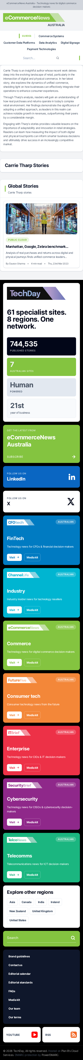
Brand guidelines (19, 956)
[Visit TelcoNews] (28, 840)
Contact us (15, 965)
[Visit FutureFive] (28, 680)
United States (17, 920)
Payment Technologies (41, 49)
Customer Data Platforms (19, 42)
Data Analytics (48, 42)
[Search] (57, 58)
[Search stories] (73, 938)
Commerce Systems (51, 36)
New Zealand (17, 911)
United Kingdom (42, 911)
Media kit (32, 557)
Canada (26, 902)
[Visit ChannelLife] (28, 575)
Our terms (14, 1017)
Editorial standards (20, 982)
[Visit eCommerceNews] (28, 628)
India (41, 902)
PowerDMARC (50, 1055)
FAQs (11, 991)
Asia (12, 902)
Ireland (55, 902)
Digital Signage (70, 42)
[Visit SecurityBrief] (28, 785)
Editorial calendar (19, 973)
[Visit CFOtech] (28, 522)
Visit (12, 557)
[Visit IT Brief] (28, 733)
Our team (14, 1008)
